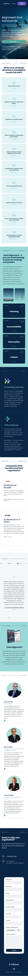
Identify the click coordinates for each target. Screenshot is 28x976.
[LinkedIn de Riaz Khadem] (14, 768)
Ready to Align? (22, 3)
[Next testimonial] (16, 614)
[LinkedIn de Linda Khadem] (14, 815)
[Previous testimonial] (11, 614)
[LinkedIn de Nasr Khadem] (14, 720)
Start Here (13, 41)
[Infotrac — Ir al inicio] (6, 3)
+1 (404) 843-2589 (11, 856)
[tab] (10, 617)
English (13, 3)
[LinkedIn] (14, 969)
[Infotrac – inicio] (14, 964)
